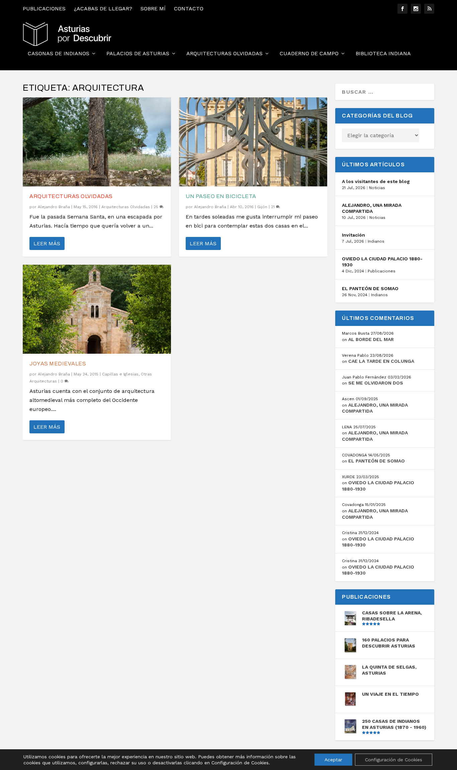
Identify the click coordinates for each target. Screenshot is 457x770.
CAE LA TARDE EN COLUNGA (381, 361)
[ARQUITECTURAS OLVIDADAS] (97, 141)
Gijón (262, 206)
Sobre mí (153, 8)
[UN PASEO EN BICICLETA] (253, 141)
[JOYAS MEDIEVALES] (97, 309)
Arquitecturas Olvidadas (224, 54)
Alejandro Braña (54, 206)
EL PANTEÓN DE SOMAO (370, 288)
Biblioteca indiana (383, 54)
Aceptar (333, 759)
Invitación (353, 235)
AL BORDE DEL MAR (371, 339)
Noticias (377, 187)
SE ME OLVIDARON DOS (375, 383)
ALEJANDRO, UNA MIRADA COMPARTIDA (371, 208)
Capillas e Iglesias (120, 374)
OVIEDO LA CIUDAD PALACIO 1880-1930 (382, 261)
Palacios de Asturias (137, 54)
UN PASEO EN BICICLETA (221, 196)
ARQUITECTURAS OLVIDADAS (71, 196)
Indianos (376, 241)
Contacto (188, 8)
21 (273, 206)
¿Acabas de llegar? (103, 8)
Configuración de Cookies (393, 759)
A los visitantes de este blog (376, 181)
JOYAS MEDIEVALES (57, 363)
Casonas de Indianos (58, 54)
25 (157, 206)
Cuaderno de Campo (309, 54)
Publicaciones (44, 8)
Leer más (46, 243)
